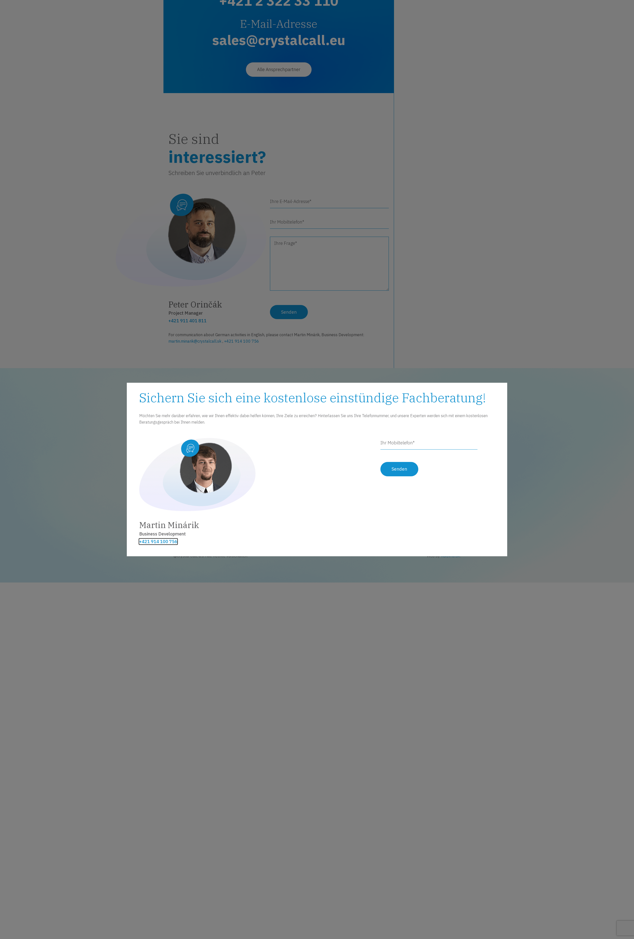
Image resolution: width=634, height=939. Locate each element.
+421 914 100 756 (158, 541)
